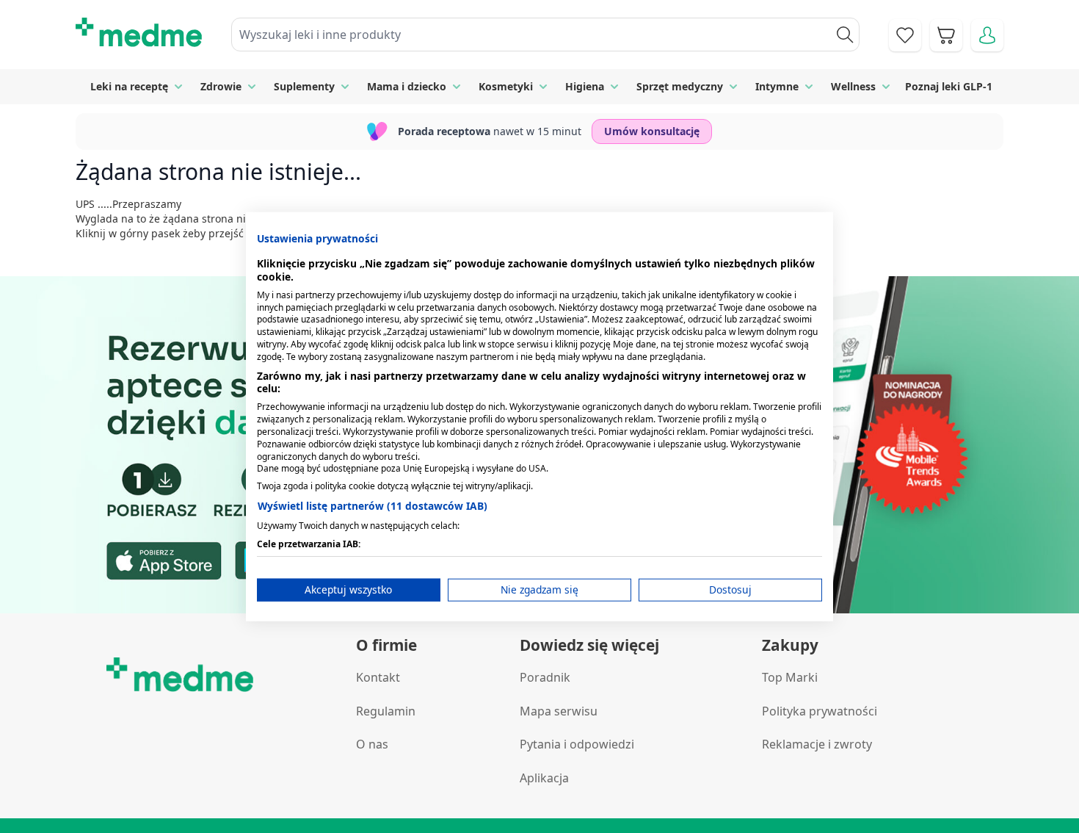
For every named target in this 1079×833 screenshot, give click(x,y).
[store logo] (139, 32)
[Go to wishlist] (905, 35)
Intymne (777, 86)
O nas (372, 744)
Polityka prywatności (819, 711)
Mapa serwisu (558, 711)
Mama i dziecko (406, 86)
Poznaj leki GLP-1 (948, 86)
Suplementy (304, 86)
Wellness (853, 86)
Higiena (584, 86)
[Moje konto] (987, 35)
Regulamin (385, 711)
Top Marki (790, 677)
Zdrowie (220, 86)
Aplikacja (544, 778)
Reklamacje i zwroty (817, 744)
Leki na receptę (129, 86)
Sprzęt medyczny (679, 86)
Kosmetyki (506, 86)
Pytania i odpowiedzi (577, 744)
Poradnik (545, 677)
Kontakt (378, 677)
